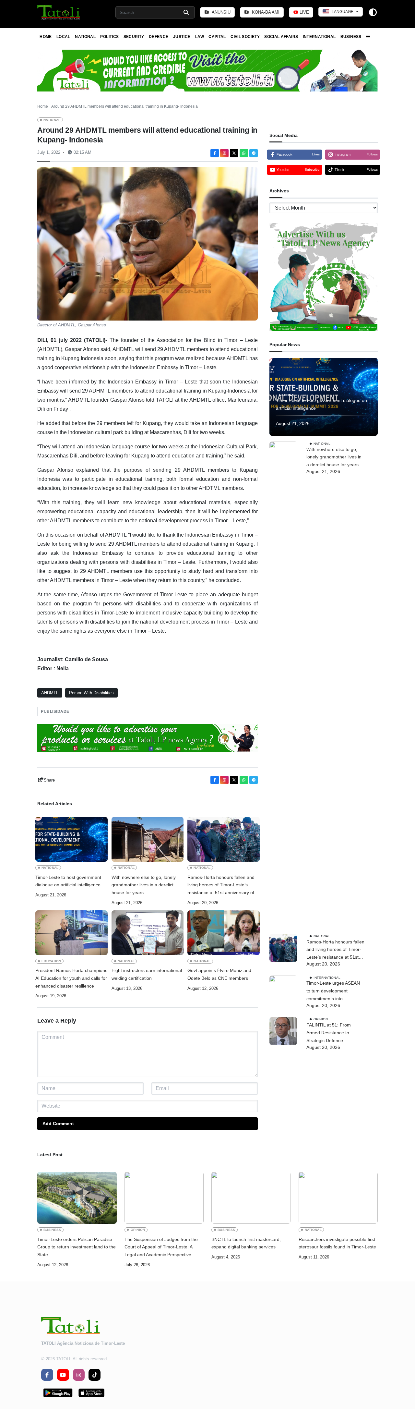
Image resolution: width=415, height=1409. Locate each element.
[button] (59, 12)
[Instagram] (224, 153)
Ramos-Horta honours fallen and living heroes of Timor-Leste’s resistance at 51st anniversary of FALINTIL (221, 886)
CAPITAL (217, 36)
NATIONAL (85, 36)
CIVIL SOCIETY (245, 36)
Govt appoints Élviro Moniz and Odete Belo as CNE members (219, 974)
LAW (199, 36)
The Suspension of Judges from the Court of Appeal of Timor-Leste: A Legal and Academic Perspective (161, 1247)
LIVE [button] (303, 12)
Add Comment (58, 1123)
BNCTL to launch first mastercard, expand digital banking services (246, 1243)
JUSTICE (182, 36)
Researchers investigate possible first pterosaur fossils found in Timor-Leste (337, 1243)
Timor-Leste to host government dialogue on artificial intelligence (68, 881)
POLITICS (109, 36)
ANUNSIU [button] (221, 12)
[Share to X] (234, 153)
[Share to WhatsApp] (244, 153)
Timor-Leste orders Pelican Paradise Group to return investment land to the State (76, 1247)
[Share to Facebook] (214, 153)
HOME (46, 36)
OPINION (321, 1019)
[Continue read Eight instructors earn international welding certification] (148, 932)
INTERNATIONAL (319, 36)
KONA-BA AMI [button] (265, 12)
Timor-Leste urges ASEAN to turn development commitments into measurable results (333, 991)
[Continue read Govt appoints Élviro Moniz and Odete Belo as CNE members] (223, 932)
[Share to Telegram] (253, 153)
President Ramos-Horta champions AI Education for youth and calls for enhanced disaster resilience (71, 978)
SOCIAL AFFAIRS (281, 36)
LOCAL (63, 36)
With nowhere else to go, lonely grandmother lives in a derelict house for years (144, 885)
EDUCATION (51, 961)
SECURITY (134, 36)
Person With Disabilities (91, 692)
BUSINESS (351, 36)
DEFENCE (159, 36)
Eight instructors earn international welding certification (147, 974)
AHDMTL (49, 692)
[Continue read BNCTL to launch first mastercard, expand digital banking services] (251, 1198)
